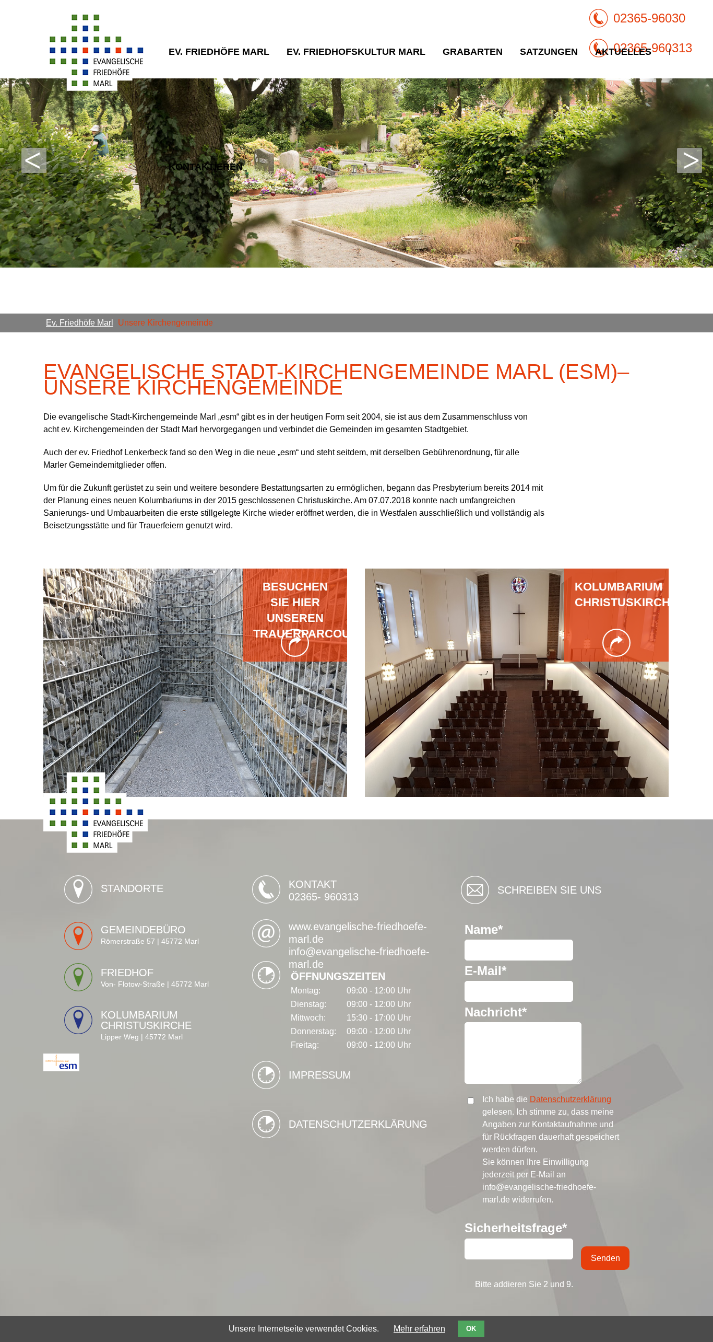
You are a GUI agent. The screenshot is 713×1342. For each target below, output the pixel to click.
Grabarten (473, 52)
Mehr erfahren (419, 1328)
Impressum (320, 1075)
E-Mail (495, 971)
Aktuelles (623, 52)
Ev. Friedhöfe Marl (219, 52)
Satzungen (549, 52)
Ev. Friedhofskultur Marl (356, 52)
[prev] (34, 160)
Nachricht (496, 1012)
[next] (689, 160)
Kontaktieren (206, 166)
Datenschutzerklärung (358, 1124)
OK (471, 1329)
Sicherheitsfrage (516, 1228)
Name (495, 929)
